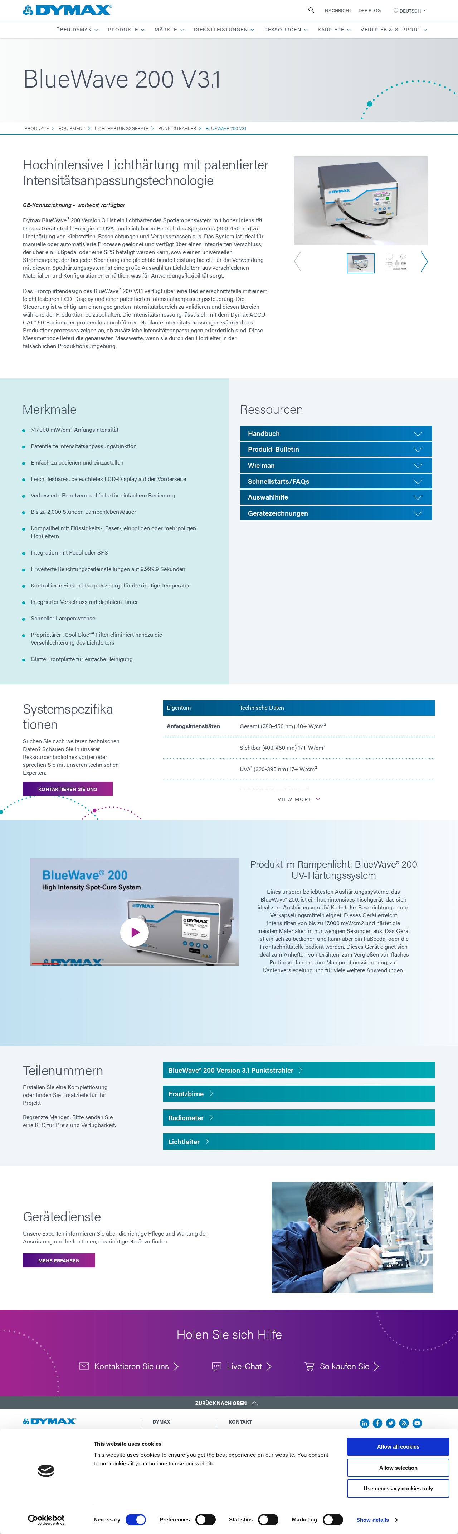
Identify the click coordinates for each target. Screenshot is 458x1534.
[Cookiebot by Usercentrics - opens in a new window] (46, 1520)
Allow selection (398, 1468)
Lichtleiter (208, 338)
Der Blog (370, 10)
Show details (372, 1520)
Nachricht (338, 10)
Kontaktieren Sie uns (67, 789)
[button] (77, 29)
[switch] (205, 1519)
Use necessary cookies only (398, 1488)
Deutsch (410, 10)
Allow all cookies (398, 1447)
